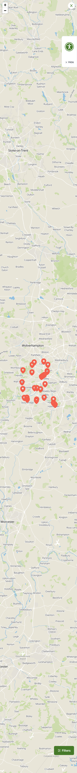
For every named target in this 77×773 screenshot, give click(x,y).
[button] (41, 377)
